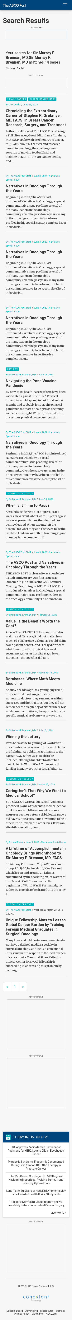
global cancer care (42, 99)
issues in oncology (20, 493)
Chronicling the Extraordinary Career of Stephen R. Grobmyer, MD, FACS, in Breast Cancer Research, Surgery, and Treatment (36, 118)
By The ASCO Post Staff (18, 176)
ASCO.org (51, 1313)
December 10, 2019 (48, 672)
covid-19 (12, 369)
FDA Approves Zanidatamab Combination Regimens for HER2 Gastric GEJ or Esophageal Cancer (36, 1151)
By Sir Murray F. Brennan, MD (21, 374)
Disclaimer (37, 1313)
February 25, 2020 (47, 615)
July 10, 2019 (45, 730)
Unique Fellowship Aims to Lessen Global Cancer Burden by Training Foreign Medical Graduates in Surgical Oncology (36, 927)
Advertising (31, 1310)
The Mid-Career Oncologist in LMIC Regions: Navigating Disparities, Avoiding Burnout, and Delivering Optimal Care (36, 1180)
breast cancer (16, 99)
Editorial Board (15, 1310)
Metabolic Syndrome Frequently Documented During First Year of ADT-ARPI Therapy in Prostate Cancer (36, 1165)
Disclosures (47, 1310)
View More (57, 1212)
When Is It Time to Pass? (28, 505)
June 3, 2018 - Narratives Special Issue (46, 842)
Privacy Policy (21, 1313)
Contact (60, 1310)
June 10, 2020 (45, 499)
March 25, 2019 (46, 784)
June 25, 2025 (30, 104)
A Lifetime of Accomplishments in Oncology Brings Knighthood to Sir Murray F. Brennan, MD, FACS (36, 853)
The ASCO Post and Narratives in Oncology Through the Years (35, 564)
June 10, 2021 (45, 374)
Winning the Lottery (23, 736)
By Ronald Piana (14, 842)
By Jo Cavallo (13, 104)
